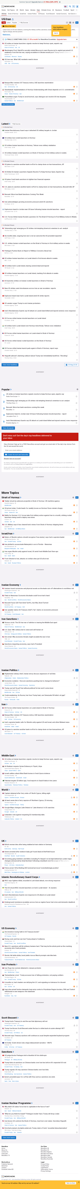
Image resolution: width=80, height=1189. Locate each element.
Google (7, 812)
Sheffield (7, 856)
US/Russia (41, 14)
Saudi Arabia (8, 785)
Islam (13, 555)
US (19, 47)
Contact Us (5, 1152)
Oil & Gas (7, 634)
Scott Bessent (50, 14)
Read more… (7, 34)
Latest (9, 22)
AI (53, 10)
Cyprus (6, 797)
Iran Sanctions (72, 14)
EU (21, 819)
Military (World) (19, 892)
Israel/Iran (23, 14)
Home (4, 10)
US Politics (17, 1032)
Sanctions (32, 685)
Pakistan (26, 785)
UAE (6, 63)
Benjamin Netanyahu (10, 548)
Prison (6, 865)
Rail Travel (21, 849)
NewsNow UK (45, 1148)
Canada (12, 812)
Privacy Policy (19, 464)
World (22, 10)
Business (58, 10)
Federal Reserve (9, 959)
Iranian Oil (12, 512)
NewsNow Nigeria (46, 1152)
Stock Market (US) (20, 959)
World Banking (9, 1074)
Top (3, 22)
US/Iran (4, 14)
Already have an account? (12, 459)
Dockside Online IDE (8, 1169)
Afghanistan (8, 678)
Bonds (14, 936)
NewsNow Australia (47, 1159)
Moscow (14, 56)
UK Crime (11, 865)
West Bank (19, 777)
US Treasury (18, 607)
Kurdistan (7, 996)
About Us (4, 1150)
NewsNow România (47, 1153)
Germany (14, 849)
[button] (24, 22)
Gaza (27, 10)
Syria (19, 770)
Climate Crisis (46, 10)
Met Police (7, 872)
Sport (72, 10)
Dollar (6, 1047)
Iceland (17, 819)
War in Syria (15, 1081)
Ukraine (32, 10)
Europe (22, 797)
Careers (4, 1167)
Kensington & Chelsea (18, 872)
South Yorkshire (20, 856)
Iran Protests (31, 952)
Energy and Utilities (16, 634)
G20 (23, 607)
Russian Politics (16, 563)
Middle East (20, 100)
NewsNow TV (6, 1155)
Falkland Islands (16, 1111)
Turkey (22, 804)
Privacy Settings (46, 1171)
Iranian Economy (61, 14)
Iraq (12, 996)
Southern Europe (14, 797)
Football (66, 10)
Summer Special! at (38, 2)
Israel (21, 548)
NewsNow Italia (45, 1155)
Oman (6, 94)
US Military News (20, 529)
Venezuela (12, 699)
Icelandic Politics (9, 819)
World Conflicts (12, 600)
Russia (20, 56)
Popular (14, 22)
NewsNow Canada (46, 1157)
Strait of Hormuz (13, 14)
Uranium (19, 1132)
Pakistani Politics (17, 785)
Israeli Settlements (10, 777)
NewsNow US (45, 1150)
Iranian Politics (32, 14)
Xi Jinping (16, 1067)
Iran (38, 10)
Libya (6, 770)
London (27, 872)
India (18, 699)
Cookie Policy (45, 1166)
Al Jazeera (8, 892)
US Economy (15, 63)
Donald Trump (12, 541)
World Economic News (24, 600)
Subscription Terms (47, 1169)
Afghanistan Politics (22, 678)
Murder (13, 856)
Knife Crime (8, 849)
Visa (9, 1081)
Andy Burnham (20, 865)
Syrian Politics (13, 770)
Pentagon (7, 1059)
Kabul (14, 678)
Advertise (5, 1166)
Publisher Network (7, 1164)
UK (17, 10)
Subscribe (5, 1153)
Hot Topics (11, 10)
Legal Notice (29, 464)
